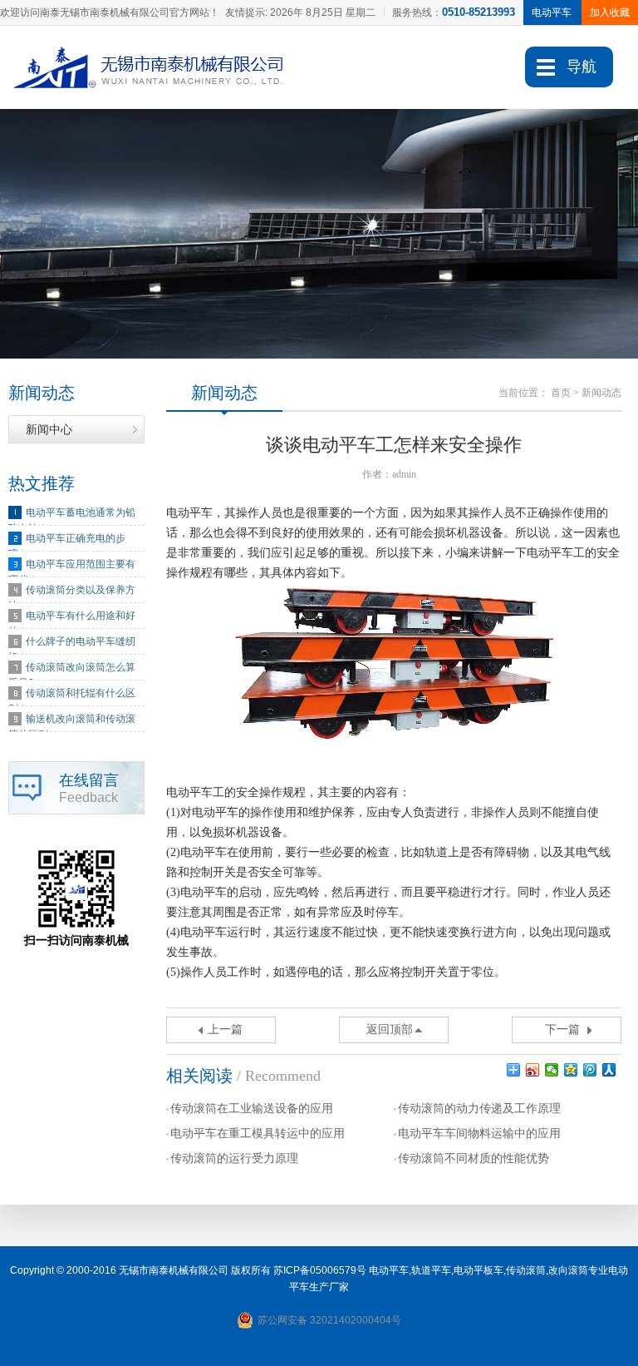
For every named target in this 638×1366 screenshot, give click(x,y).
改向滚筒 (568, 1270)
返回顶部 (389, 1029)
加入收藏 (610, 12)
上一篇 (225, 1029)
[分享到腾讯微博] (590, 1069)
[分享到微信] (552, 1069)
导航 (581, 66)
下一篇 (562, 1029)
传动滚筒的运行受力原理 (234, 1158)
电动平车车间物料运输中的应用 (479, 1133)
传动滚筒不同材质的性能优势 (473, 1158)
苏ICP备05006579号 (319, 1270)
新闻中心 (49, 429)
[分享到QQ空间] (571, 1069)
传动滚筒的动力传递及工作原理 (479, 1108)
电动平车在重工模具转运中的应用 (257, 1133)
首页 (561, 392)
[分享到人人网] (609, 1069)
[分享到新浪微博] (533, 1069)
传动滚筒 (526, 1270)
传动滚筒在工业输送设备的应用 (251, 1108)
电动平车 (389, 1270)
